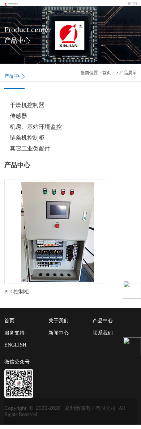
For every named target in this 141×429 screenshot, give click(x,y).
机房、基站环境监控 (36, 126)
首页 (106, 72)
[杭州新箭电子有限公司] (12, 3)
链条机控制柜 (27, 137)
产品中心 (14, 76)
